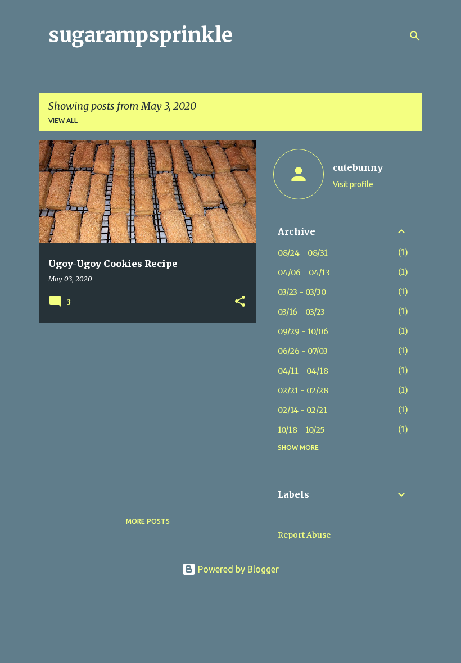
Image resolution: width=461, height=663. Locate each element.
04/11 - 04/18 (303, 371)
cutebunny (358, 167)
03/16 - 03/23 (301, 312)
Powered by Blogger (237, 569)
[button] (240, 302)
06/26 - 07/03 (303, 351)
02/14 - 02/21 (302, 410)
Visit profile (353, 184)
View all (63, 120)
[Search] (415, 35)
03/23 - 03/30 (302, 292)
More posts (148, 521)
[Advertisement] (143, 410)
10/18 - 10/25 (301, 430)
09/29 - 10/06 (303, 331)
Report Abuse (304, 535)
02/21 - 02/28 (303, 390)
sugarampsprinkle (140, 35)
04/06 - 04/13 (304, 272)
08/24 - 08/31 (303, 253)
